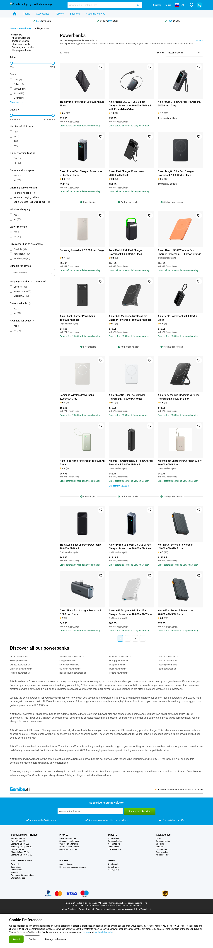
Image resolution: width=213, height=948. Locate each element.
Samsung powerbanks (23, 47)
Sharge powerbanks (21, 50)
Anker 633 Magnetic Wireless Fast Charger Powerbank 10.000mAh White (130, 612)
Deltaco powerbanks (20, 664)
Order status (16, 867)
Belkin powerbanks (19, 660)
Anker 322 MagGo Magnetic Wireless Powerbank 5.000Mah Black (178, 397)
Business (156, 5)
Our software (113, 867)
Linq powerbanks (67, 660)
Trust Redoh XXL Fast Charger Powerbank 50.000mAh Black (126, 252)
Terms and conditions (105, 909)
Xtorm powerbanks (21, 44)
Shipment (15, 873)
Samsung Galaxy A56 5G (21, 847)
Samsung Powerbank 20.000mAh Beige (82, 250)
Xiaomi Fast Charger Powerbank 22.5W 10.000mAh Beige (180, 462)
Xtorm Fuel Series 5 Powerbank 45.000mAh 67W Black (175, 546)
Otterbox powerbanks (69, 668)
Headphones (161, 849)
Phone (26, 13)
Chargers (160, 844)
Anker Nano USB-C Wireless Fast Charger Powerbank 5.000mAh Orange (179, 252)
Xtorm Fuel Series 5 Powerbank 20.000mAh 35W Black (175, 612)
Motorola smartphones (69, 847)
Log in (168, 5)
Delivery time (16, 870)
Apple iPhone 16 (18, 841)
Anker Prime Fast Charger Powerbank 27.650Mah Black (81, 173)
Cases (158, 839)
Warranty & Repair (18, 878)
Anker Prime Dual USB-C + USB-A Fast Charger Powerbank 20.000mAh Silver (130, 546)
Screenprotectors (163, 841)
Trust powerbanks (20, 41)
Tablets (60, 13)
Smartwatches (162, 852)
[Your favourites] (191, 5)
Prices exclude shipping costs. (135, 903)
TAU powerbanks (117, 664)
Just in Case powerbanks (71, 656)
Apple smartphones (67, 839)
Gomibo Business (66, 864)
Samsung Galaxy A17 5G (21, 855)
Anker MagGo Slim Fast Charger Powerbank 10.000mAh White (127, 397)
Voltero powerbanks (118, 673)
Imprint (91, 909)
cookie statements (103, 932)
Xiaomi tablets (114, 844)
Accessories (42, 13)
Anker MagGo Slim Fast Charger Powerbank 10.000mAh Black (176, 173)
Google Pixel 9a (17, 849)
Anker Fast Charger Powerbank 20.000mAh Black (126, 173)
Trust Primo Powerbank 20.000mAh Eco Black (82, 103)
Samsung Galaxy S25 (20, 844)
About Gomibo (114, 864)
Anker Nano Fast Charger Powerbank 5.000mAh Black (80, 612)
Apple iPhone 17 (18, 839)
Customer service (95, 13)
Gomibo (112, 860)
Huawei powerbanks (20, 673)
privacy (86, 932)
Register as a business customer (73, 867)
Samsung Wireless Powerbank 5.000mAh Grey (77, 397)
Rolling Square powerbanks (72, 673)
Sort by (160, 52)
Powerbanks (25, 28)
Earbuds (159, 847)
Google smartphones (68, 849)
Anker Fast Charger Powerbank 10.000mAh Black (77, 318)
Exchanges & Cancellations (22, 875)
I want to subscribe (139, 811)
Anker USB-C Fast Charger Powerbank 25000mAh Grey (179, 103)
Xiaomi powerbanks (168, 656)
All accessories (162, 855)
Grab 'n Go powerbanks (21, 668)
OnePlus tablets (114, 849)
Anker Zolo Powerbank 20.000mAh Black (177, 318)
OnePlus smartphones (68, 844)
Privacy (82, 909)
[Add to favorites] (101, 67)
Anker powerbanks (21, 38)
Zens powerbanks (167, 668)
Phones (63, 835)
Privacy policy (113, 870)
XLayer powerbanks (168, 660)
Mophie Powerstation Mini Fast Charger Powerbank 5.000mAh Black (131, 462)
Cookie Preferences (125, 909)
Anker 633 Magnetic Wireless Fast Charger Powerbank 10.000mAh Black (130, 318)
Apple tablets (113, 839)
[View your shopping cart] (199, 5)
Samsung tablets (115, 841)
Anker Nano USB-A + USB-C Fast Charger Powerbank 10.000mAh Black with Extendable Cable (130, 105)
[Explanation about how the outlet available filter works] (30, 303)
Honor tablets (113, 847)
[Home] (15, 14)
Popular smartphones (24, 835)
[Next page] (143, 638)
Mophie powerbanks (69, 664)
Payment (15, 864)
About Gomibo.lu (69, 909)
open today (183, 789)
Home (13, 28)
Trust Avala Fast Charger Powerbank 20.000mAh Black (80, 546)
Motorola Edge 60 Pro (20, 852)
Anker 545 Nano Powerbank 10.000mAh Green (82, 462)
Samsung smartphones (69, 841)
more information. (133, 905)
